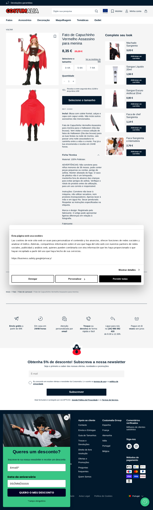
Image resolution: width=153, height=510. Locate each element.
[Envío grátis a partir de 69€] (16, 327)
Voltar (9, 30)
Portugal (106, 446)
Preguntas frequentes (83, 469)
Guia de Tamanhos (87, 435)
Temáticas (82, 20)
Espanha (106, 425)
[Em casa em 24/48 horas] (40, 327)
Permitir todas (120, 279)
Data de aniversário (21, 477)
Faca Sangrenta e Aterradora (135, 139)
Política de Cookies (103, 496)
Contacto (82, 425)
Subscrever (76, 391)
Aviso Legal (84, 496)
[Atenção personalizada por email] (64, 327)
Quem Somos (84, 476)
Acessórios (24, 20)
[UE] (105, 11)
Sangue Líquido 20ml (135, 68)
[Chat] (144, 501)
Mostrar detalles (127, 270)
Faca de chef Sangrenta (133, 115)
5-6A (80, 68)
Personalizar (74, 279)
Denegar (32, 279)
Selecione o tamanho (81, 100)
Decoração (43, 20)
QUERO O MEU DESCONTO (36, 492)
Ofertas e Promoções (83, 460)
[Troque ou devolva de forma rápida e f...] (88, 327)
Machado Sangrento (132, 44)
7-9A (92, 68)
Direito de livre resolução (85, 452)
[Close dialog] (66, 417)
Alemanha (107, 435)
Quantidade (68, 76)
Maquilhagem (63, 20)
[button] (146, 11)
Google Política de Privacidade (85, 400)
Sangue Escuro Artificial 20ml (134, 92)
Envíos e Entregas (87, 430)
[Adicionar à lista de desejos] (55, 36)
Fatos (9, 20)
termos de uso (100, 381)
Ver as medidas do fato (93, 60)
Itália (104, 440)
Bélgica (105, 451)
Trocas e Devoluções (83, 442)
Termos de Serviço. (110, 400)
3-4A (67, 68)
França (105, 430)
